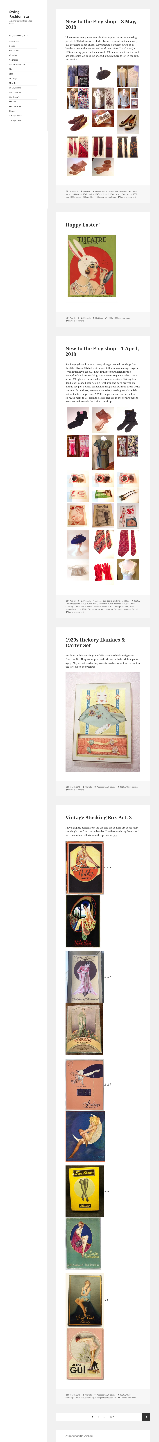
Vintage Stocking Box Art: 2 (99, 817)
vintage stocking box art (105, 1397)
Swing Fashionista (19, 14)
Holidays (13, 78)
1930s (136, 601)
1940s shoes (126, 194)
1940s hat (102, 603)
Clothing (13, 55)
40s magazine (107, 609)
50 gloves (118, 609)
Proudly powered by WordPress (79, 1436)
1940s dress (76, 194)
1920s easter (119, 318)
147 (112, 1416)
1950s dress (107, 606)
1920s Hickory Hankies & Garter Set (95, 642)
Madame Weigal (130, 609)
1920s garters (132, 787)
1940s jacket (88, 194)
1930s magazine (73, 603)
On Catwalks (14, 97)
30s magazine (94, 609)
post (115, 835)
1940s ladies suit (102, 194)
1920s (110, 318)
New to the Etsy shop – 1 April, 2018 (102, 351)
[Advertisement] (28, 170)
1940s (83, 603)
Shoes (11, 111)
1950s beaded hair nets (91, 606)
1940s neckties (114, 603)
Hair (11, 69)
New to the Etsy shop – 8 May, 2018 (101, 24)
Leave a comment (128, 197)
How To (12, 83)
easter (128, 318)
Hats (11, 74)
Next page (146, 1417)
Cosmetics (13, 60)
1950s (77, 606)
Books (12, 46)
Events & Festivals (17, 64)
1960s (84, 609)
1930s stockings (88, 1397)
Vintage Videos (15, 120)
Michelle (86, 191)
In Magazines (15, 87)
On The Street (15, 106)
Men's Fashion (15, 92)
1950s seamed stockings (105, 197)
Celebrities (13, 50)
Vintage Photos (15, 115)
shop (109, 37)
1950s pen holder (121, 606)
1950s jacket (75, 197)
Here (84, 401)
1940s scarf (115, 194)
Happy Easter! (83, 224)
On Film (12, 101)
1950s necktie (87, 197)
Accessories (14, 41)
